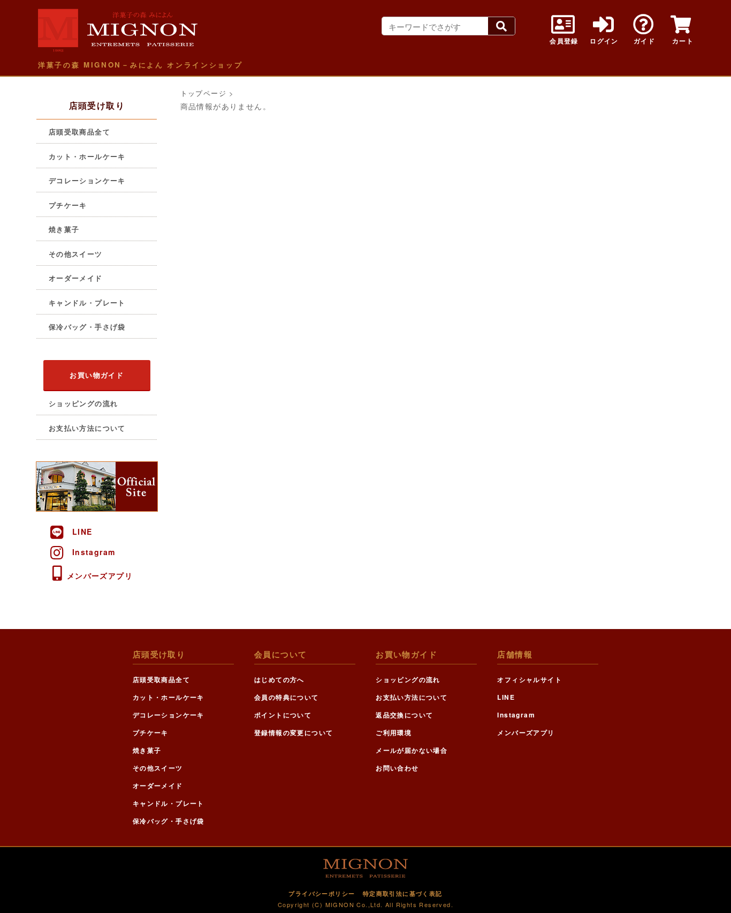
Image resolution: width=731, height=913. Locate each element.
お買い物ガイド (97, 375)
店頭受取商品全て (79, 131)
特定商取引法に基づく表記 (403, 893)
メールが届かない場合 (411, 750)
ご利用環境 (394, 732)
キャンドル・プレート (87, 302)
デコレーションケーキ (87, 180)
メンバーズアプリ (100, 575)
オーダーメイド (76, 278)
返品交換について (404, 715)
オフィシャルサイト (529, 679)
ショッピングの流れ (83, 403)
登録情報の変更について (293, 732)
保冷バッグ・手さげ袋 (87, 326)
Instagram (94, 552)
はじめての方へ (279, 679)
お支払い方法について (87, 428)
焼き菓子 (64, 229)
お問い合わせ (397, 768)
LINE (82, 531)
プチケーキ (68, 205)
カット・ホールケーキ (87, 156)
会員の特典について (286, 697)
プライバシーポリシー (321, 893)
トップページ (203, 93)
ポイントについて (282, 715)
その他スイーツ (76, 254)
